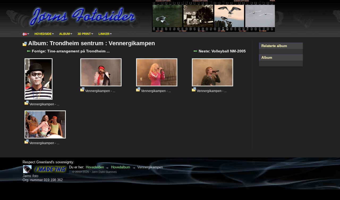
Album (64, 33)
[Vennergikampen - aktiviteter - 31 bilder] (39, 98)
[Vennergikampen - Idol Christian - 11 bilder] (213, 85)
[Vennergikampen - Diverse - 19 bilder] (45, 137)
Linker (104, 33)
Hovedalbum (120, 167)
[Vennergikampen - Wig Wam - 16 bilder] (101, 85)
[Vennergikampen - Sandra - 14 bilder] (157, 85)
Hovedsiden (95, 167)
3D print (84, 33)
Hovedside (43, 33)
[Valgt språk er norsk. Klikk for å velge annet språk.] (26, 34)
